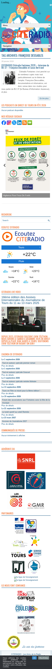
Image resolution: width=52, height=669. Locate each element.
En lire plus (44, 98)
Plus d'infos (43, 658)
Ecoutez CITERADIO (10, 227)
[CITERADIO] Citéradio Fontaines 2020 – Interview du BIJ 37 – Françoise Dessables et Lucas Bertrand (25, 66)
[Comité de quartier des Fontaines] (13, 649)
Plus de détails (7, 366)
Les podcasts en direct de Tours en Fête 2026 (23, 105)
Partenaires (7, 513)
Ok (34, 658)
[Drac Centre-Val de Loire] (19, 534)
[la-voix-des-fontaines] (33, 649)
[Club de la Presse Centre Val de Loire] (15, 489)
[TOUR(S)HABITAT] (19, 547)
